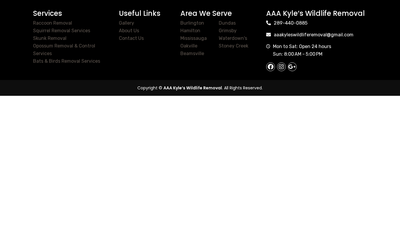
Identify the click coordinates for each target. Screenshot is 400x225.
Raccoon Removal (52, 23)
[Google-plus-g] (292, 66)
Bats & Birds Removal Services (66, 61)
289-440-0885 (290, 23)
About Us (129, 30)
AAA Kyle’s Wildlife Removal (192, 88)
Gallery (126, 23)
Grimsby (228, 30)
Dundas (227, 23)
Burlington (192, 23)
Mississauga (193, 38)
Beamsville (192, 53)
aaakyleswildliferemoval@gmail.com (313, 35)
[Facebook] (270, 66)
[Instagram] (281, 66)
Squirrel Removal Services (61, 30)
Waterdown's (233, 38)
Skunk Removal (49, 38)
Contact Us (131, 38)
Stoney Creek (233, 46)
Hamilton (190, 30)
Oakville (188, 46)
